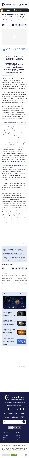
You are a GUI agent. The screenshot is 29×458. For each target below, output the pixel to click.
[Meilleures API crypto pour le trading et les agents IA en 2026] (14, 302)
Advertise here (24, 243)
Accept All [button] (14, 454)
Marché (5, 437)
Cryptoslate (15, 208)
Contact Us (18, 437)
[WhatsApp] (25, 24)
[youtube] (23, 409)
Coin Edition (5, 19)
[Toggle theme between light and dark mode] (20, 5)
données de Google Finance (10, 216)
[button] (26, 4)
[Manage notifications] (26, 455)
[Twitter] (16, 24)
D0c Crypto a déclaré (18, 161)
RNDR (11, 264)
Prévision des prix (7, 439)
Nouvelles (5, 435)
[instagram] (11, 409)
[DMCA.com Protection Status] (14, 427)
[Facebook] (12, 24)
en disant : (20, 185)
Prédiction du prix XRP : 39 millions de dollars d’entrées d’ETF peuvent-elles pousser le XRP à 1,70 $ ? (9, 313)
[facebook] (17, 409)
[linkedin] (20, 409)
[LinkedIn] (19, 24)
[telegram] (8, 409)
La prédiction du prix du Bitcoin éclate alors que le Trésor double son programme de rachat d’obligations (9, 332)
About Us (18, 435)
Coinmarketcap (16, 165)
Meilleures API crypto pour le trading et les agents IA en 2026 (14, 306)
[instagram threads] (14, 409)
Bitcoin (7, 264)
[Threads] (22, 24)
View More (22, 293)
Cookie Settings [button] (6, 454)
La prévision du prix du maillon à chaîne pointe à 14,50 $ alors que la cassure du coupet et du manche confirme (9, 341)
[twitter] (5, 409)
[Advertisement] (14, 376)
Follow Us (18, 439)
